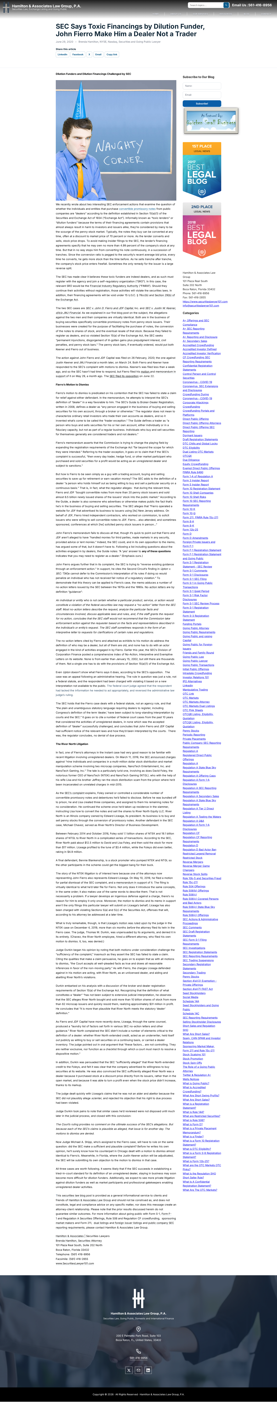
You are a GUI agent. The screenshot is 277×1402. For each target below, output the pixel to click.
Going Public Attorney (196, 628)
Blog (246, 14)
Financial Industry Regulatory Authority (114, 285)
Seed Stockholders (194, 993)
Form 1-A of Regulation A (198, 476)
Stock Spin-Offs (192, 1062)
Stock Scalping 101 (194, 1054)
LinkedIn (62, 54)
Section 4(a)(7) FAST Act (198, 989)
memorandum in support (131, 882)
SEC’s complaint (74, 793)
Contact (266, 14)
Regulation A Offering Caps (199, 775)
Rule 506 (111, 1218)
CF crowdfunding (148, 1218)
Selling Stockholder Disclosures (202, 1021)
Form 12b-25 (190, 529)
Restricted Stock (192, 857)
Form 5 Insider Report (196, 484)
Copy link (112, 54)
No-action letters (155, 587)
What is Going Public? (196, 1083)
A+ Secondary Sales (195, 341)
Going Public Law (193, 656)
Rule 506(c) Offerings (196, 915)
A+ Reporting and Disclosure (200, 337)
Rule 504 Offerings (194, 886)
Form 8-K (188, 525)
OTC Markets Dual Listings (199, 706)
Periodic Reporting (194, 734)
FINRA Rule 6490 (193, 472)
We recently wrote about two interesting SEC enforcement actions (97, 204)
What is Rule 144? (193, 1112)
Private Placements (194, 738)
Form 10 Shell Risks (194, 496)
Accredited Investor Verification (202, 353)
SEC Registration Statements (200, 952)
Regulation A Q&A (193, 820)
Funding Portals (192, 624)
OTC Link (188, 693)
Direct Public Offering (196, 418)
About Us (175, 14)
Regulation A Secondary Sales (201, 796)
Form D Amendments (195, 537)
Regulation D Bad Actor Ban (199, 849)
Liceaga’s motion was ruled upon (126, 923)
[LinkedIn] (148, 1370)
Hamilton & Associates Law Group (90, 1200)
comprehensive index (107, 654)
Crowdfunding (191, 406)
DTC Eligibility (191, 447)
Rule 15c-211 (190, 882)
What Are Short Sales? (196, 1034)
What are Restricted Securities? (201, 1116)
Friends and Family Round (198, 652)
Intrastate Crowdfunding (197, 673)
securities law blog (74, 1195)
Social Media (190, 997)
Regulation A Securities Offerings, (84, 1218)
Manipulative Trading (195, 689)
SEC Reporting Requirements (200, 956)
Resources (226, 14)
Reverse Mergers (193, 861)
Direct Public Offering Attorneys (202, 423)
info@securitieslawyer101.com (201, 305)
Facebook (77, 54)
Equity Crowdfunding (195, 464)
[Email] (138, 1370)
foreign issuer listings (128, 1222)
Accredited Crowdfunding (198, 345)
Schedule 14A (191, 1001)
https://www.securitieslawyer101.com (205, 301)
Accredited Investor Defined (200, 349)
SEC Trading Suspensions (198, 960)
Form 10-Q (189, 513)
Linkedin (188, 685)
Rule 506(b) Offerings (196, 890)
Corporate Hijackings (195, 402)
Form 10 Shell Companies (198, 492)
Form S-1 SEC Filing (195, 579)
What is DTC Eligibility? (197, 1148)
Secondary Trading (194, 972)
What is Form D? (193, 1124)
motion (145, 371)
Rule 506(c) (190, 894)
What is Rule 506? (194, 1120)
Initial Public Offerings (196, 669)
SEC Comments (192, 927)
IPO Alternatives (192, 681)
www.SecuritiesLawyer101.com (75, 1263)
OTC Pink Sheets (193, 710)
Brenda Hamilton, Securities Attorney (79, 1240)
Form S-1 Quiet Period (196, 591)
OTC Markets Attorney (196, 701)
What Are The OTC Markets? (200, 1189)
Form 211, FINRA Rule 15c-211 (200, 517)
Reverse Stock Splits (195, 874)
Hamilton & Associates (70, 1236)
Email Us (239, 5)
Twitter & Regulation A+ (197, 1075)
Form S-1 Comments (195, 570)
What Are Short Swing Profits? (201, 1095)
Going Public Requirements (199, 632)
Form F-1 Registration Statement (202, 550)
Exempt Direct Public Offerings (201, 468)
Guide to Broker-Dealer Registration (151, 402)
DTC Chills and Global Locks (200, 443)
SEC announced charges (160, 757)
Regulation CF (191, 833)
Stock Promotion (193, 1058)
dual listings (101, 1222)
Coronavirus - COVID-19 (197, 382)
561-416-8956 (260, 5)
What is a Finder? (193, 1136)
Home (156, 14)
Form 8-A (188, 521)
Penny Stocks (191, 730)
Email (98, 54)
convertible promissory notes (137, 208)
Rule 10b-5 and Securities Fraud (202, 878)
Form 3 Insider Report (196, 480)
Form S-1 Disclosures (195, 574)
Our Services (200, 14)
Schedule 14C (191, 1013)
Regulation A (190, 751)
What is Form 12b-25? (196, 1161)
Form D (187, 533)
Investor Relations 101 (196, 677)
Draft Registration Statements (200, 439)
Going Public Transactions (198, 665)
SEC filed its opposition (124, 376)
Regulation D (190, 845)
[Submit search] (226, 5)
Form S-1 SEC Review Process (201, 603)
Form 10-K (189, 509)
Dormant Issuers (192, 435)
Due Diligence (191, 459)
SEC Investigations (194, 948)
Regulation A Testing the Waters (202, 816)
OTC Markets (191, 697)
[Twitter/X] (129, 1370)
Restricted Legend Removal (199, 853)
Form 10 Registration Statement (201, 488)
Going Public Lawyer (195, 660)
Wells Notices (191, 1079)
